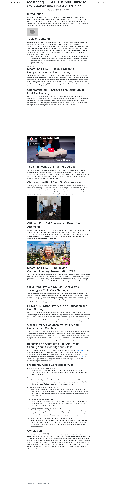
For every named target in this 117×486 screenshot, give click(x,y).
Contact (102, 2)
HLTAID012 (81, 356)
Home (97, 2)
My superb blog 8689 (19, 2)
